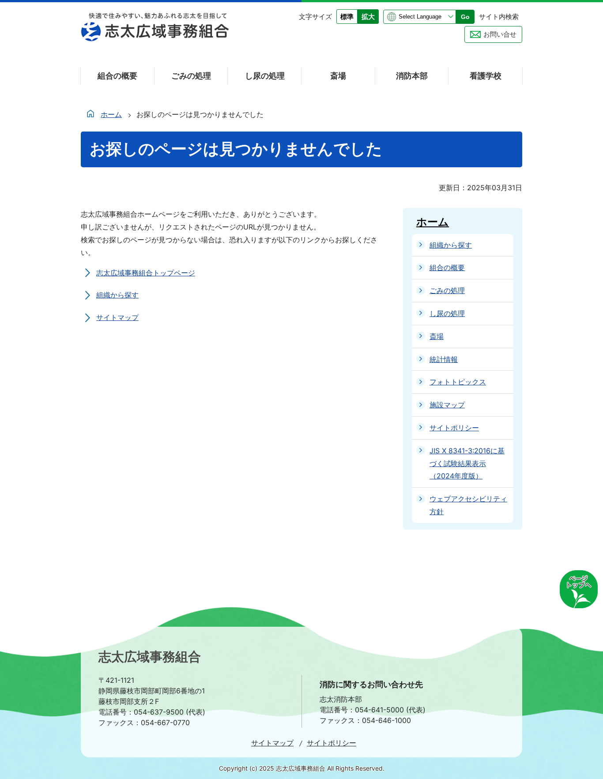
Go (465, 16)
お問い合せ (499, 34)
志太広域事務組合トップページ (145, 272)
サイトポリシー (331, 742)
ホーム (111, 114)
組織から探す (117, 294)
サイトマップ (117, 317)
